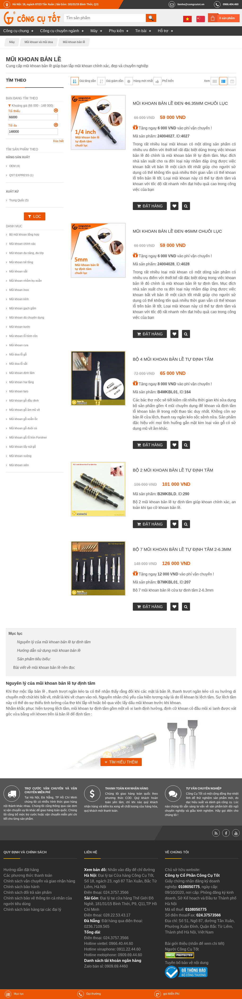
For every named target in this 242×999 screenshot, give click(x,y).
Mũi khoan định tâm (22, 373)
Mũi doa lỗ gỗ (18, 354)
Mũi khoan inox (19, 290)
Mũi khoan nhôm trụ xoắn (25, 280)
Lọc (37, 217)
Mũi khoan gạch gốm (22, 308)
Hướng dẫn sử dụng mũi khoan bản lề (49, 650)
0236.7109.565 (96, 927)
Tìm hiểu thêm (123, 762)
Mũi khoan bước (19, 327)
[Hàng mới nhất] (129, 81)
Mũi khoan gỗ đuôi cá (23, 428)
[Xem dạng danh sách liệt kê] (223, 81)
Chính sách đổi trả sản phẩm (28, 892)
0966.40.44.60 (121, 944)
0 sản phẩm (227, 18)
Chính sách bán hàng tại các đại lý (32, 909)
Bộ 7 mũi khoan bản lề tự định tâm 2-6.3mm (182, 549)
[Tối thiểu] (56, 110)
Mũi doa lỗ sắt (18, 363)
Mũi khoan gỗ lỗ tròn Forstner (28, 437)
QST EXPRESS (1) (21, 175)
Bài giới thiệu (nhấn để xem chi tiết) (194, 944)
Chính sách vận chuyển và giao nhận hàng (39, 881)
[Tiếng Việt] (187, 19)
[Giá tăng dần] (75, 81)
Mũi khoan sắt (18, 271)
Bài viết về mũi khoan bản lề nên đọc (44, 668)
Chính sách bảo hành (21, 887)
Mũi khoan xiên (19, 465)
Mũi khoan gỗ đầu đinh (24, 400)
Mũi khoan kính (19, 299)
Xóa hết (58, 141)
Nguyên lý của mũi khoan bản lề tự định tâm (54, 642)
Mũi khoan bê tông (21, 262)
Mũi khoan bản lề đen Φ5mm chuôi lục (177, 231)
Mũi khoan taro (18, 391)
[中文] (200, 19)
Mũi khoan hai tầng (21, 382)
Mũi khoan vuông (20, 456)
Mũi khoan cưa (18, 345)
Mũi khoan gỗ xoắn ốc (23, 419)
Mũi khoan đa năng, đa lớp (26, 253)
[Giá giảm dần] (101, 81)
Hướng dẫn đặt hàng (21, 870)
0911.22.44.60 (129, 949)
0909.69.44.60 (130, 955)
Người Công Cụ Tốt (182, 949)
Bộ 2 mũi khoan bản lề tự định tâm (173, 470)
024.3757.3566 (116, 892)
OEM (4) (14, 166)
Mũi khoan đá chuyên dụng (26, 317)
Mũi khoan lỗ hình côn (23, 336)
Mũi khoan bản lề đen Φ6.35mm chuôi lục (180, 103)
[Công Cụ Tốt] (32, 23)
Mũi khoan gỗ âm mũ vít (24, 410)
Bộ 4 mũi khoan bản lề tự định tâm (173, 359)
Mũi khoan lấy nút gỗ (22, 446)
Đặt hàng (153, 206)
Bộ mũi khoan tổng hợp (24, 234)
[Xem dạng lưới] (215, 81)
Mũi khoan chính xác (22, 243)
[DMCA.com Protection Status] (179, 957)
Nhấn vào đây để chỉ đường (131, 870)
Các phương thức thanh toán (28, 875)
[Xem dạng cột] (232, 81)
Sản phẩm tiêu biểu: (34, 659)
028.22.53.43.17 (116, 915)
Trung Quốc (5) (19, 200)
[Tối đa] (56, 125)
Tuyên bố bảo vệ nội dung (186, 963)
